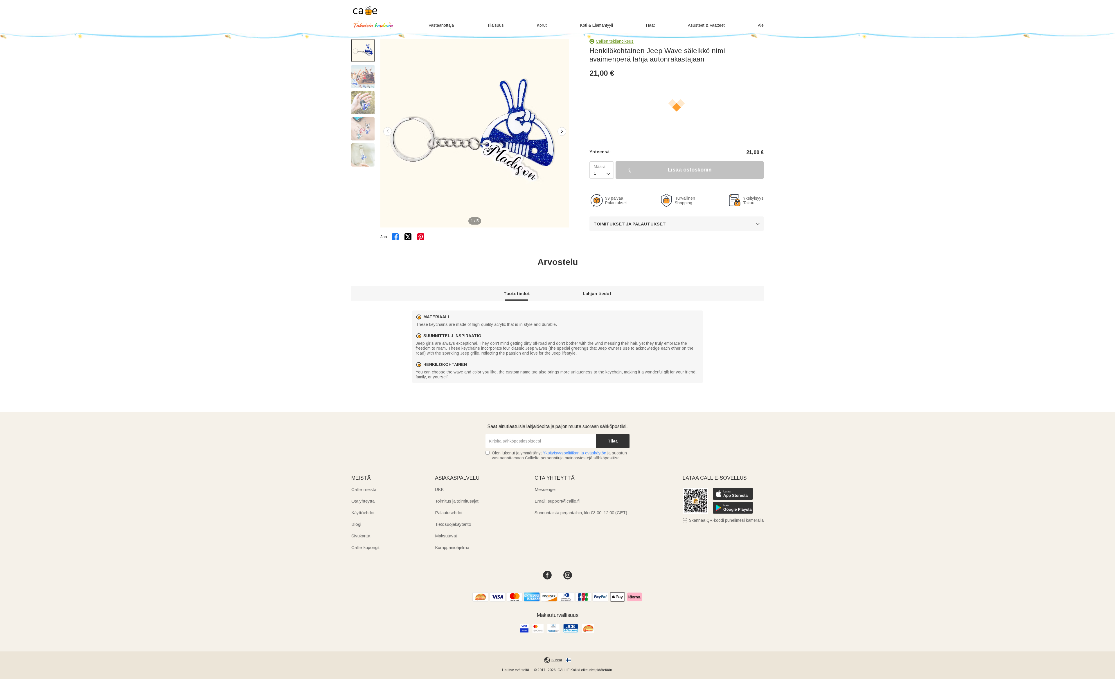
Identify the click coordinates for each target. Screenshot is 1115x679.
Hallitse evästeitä (515, 670)
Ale (761, 25)
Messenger (545, 489)
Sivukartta (360, 535)
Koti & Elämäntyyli (596, 25)
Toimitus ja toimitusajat (457, 501)
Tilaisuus (495, 25)
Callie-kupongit (365, 547)
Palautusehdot (449, 512)
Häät (650, 25)
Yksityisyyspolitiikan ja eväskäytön (574, 453)
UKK (439, 489)
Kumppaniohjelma (452, 547)
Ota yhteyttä (363, 501)
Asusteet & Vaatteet (706, 25)
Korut (542, 25)
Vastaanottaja (441, 25)
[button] (562, 131)
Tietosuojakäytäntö (453, 524)
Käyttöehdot (363, 512)
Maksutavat (446, 535)
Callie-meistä (363, 489)
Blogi (356, 524)
